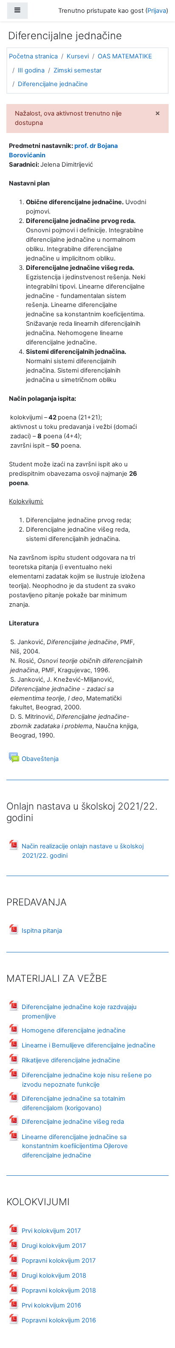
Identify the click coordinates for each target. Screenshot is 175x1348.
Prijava (156, 10)
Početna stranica (33, 56)
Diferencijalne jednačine (53, 84)
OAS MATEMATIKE (125, 56)
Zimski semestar (78, 70)
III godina (31, 70)
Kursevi (78, 56)
